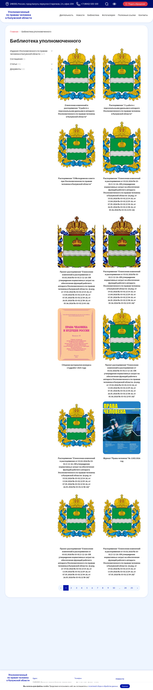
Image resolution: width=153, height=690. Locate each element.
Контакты (143, 15)
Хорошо (125, 686)
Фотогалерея (108, 15)
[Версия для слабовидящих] (114, 4)
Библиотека (93, 15)
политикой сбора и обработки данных (103, 686)
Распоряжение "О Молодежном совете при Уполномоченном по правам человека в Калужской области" (76, 181)
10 (114, 588)
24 (125, 588)
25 (132, 588)
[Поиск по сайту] (106, 4)
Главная (14, 31)
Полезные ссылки (127, 15)
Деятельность (66, 15)
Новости (80, 15)
